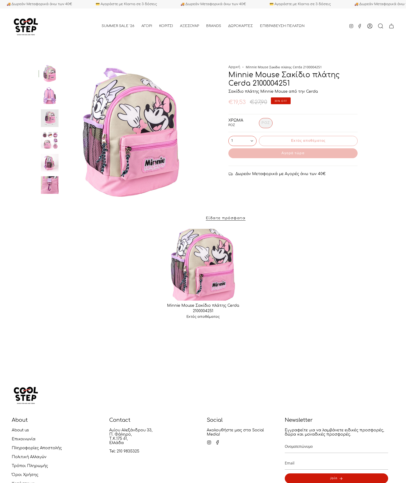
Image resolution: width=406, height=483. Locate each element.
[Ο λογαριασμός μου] (369, 26)
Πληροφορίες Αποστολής (37, 448)
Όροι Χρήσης (25, 475)
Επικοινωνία (23, 439)
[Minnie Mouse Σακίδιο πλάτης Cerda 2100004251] (203, 265)
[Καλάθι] (391, 26)
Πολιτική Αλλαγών (29, 457)
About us (20, 430)
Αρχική (234, 67)
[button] (147, 26)
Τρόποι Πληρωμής (30, 466)
